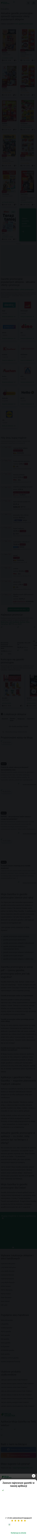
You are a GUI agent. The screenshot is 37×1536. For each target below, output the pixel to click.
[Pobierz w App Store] (18, 1527)
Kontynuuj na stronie (18, 1533)
